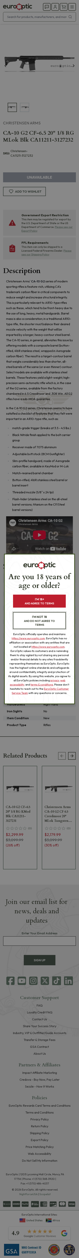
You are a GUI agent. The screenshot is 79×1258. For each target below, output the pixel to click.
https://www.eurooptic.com (28, 638)
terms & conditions (41, 684)
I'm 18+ (39, 601)
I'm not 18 (39, 621)
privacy (54, 680)
